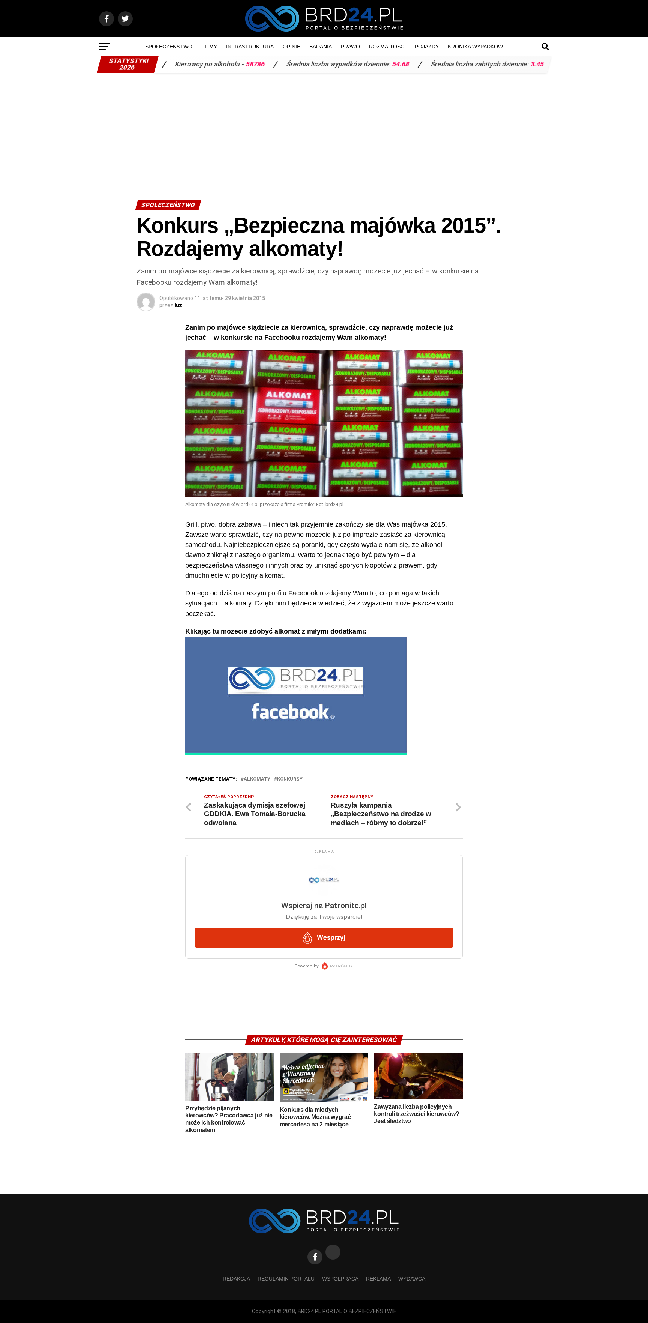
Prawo (350, 47)
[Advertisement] (324, 132)
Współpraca (340, 1279)
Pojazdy (427, 47)
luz (178, 305)
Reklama (378, 1279)
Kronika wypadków (475, 47)
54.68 (353, 64)
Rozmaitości (387, 47)
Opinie (291, 47)
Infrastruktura (250, 47)
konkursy (290, 779)
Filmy (209, 47)
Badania (320, 47)
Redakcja (236, 1279)
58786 (207, 64)
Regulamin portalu (286, 1279)
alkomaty (257, 779)
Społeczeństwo (168, 47)
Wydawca (411, 1279)
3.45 (489, 64)
